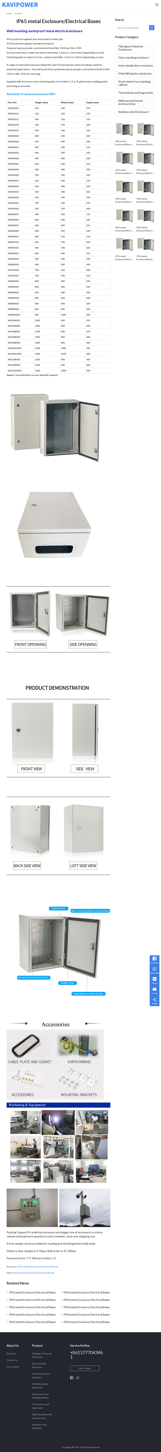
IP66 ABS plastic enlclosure (135, 73)
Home (9, 13)
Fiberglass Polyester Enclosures (130, 48)
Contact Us (12, 1360)
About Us (11, 1353)
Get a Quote (13, 1366)
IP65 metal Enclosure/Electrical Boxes (37, 1266)
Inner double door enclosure (135, 65)
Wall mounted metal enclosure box (130, 102)
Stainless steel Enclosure (133, 112)
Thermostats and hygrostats (135, 92)
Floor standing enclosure (133, 57)
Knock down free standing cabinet (134, 83)
